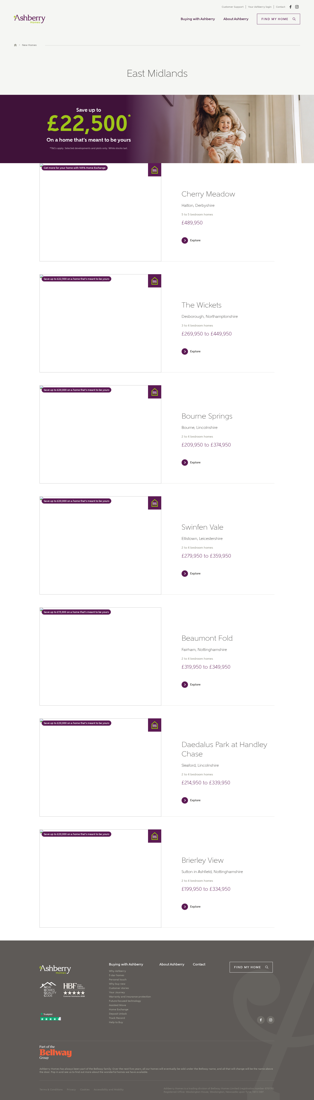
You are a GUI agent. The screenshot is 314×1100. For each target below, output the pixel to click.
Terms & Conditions (51, 1089)
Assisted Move (117, 1005)
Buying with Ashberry (198, 19)
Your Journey (117, 992)
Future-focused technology (125, 1000)
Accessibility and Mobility (109, 1089)
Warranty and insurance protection (130, 996)
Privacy (71, 1089)
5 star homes (116, 975)
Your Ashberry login (259, 6)
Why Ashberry (117, 971)
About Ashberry (235, 19)
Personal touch (117, 979)
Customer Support (233, 6)
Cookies (85, 1089)
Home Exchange (118, 1009)
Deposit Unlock (118, 1013)
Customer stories (119, 988)
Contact (280, 6)
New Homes (29, 45)
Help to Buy (116, 1022)
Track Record (117, 1018)
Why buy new (117, 983)
